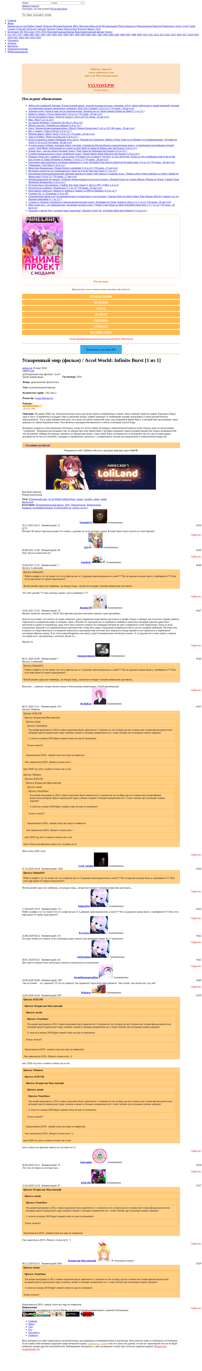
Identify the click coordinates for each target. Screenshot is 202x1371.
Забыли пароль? (30, 6)
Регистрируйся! (58, 8)
